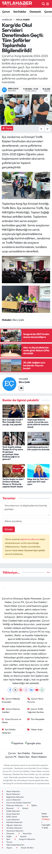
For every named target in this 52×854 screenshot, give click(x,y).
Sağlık (9, 836)
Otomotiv (10, 833)
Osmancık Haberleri (14, 831)
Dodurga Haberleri (14, 805)
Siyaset (23, 836)
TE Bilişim (46, 819)
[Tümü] (48, 572)
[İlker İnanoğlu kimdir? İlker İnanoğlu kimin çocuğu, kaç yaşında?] (13, 410)
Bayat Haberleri (13, 794)
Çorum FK (11, 756)
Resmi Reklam (39, 756)
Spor (8, 839)
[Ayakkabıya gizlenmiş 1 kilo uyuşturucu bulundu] (38, 438)
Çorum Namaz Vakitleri (11, 710)
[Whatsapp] (42, 689)
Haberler (7, 19)
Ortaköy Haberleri (14, 828)
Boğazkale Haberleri (15, 797)
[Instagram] (26, 689)
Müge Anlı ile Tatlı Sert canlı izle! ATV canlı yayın (38, 481)
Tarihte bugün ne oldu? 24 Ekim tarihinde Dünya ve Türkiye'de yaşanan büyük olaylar (13, 483)
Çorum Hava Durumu (35, 700)
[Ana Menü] (47, 3)
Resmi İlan (23, 756)
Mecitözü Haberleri (14, 822)
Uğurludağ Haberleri (15, 845)
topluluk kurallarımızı (30, 539)
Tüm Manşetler (38, 719)
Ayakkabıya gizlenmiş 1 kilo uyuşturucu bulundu (38, 448)
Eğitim (34, 805)
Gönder (8, 529)
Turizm (9, 842)
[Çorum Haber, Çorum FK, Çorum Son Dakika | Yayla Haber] (17, 4)
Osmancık (35, 11)
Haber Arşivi (37, 729)
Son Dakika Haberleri (9, 731)
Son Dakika (19, 11)
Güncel (25, 808)
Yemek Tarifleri (27, 847)
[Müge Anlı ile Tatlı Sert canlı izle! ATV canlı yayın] (38, 470)
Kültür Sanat (11, 816)
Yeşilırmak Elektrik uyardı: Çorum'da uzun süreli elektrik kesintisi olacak (38, 423)
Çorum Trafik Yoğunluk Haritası (35, 710)
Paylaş (9, 128)
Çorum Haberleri (13, 800)
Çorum (6, 11)
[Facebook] (10, 689)
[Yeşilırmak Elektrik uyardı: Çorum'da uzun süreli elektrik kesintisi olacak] (38, 410)
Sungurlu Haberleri (27, 839)
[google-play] (33, 743)
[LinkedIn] (31, 689)
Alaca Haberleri (13, 791)
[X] (15, 689)
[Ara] (43, 3)
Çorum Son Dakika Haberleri (18, 802)
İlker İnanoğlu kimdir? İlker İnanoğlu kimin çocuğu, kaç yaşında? (12, 422)
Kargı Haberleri (13, 814)
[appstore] (17, 743)
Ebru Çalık (24, 382)
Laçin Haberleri (12, 819)
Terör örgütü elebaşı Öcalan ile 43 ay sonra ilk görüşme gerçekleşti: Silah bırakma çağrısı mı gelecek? (12, 453)
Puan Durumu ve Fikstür (11, 721)
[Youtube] (36, 689)
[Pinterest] (20, 689)
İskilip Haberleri (13, 811)
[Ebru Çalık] (9, 383)
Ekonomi (10, 808)
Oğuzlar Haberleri (14, 825)
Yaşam (9, 847)
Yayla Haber (23, 19)
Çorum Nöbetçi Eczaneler (11, 700)
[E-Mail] (21, 388)
